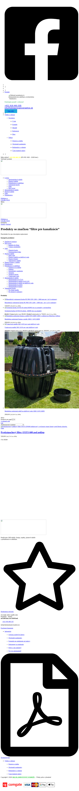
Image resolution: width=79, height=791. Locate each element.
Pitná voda (11, 255)
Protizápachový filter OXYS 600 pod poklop (22, 432)
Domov (3, 224)
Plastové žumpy (13, 259)
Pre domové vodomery (15, 292)
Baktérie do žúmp (13, 245)
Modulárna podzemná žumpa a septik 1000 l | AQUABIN (22, 319)
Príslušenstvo (9, 264)
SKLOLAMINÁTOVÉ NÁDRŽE (23, 777)
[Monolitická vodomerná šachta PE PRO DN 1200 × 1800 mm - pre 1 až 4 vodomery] (31, 299)
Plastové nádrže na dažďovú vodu (18, 257)
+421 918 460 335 (13, 105)
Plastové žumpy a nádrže (12, 262)
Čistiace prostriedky (14, 247)
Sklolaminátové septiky (15, 285)
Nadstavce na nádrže (14, 267)
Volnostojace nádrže (14, 260)
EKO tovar (8, 243)
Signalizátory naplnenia (15, 271)
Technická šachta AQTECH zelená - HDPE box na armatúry (23, 311)
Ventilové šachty (13, 274)
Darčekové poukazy (11, 241)
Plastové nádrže (9, 254)
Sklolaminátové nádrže (11, 278)
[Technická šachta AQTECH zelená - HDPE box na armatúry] (28, 307)
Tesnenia (11, 273)
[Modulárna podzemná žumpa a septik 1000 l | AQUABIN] (32, 316)
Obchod (8, 224)
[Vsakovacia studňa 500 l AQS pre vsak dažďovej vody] (22, 324)
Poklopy (11, 269)
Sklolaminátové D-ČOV (15, 279)
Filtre (6, 248)
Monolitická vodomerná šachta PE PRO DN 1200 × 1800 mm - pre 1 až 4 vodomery (30, 302)
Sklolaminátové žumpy (15, 286)
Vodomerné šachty (10, 288)
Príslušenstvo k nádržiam (12, 266)
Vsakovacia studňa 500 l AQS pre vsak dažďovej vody (21, 327)
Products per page (6, 419)
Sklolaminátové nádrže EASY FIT (18, 281)
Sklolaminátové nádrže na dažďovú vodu (20, 283)
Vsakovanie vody (13, 276)
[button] (6, 159)
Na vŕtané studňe (13, 290)
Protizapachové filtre (14, 252)
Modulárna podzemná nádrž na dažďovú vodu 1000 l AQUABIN (25, 411)
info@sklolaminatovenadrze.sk (19, 108)
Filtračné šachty (13, 250)
